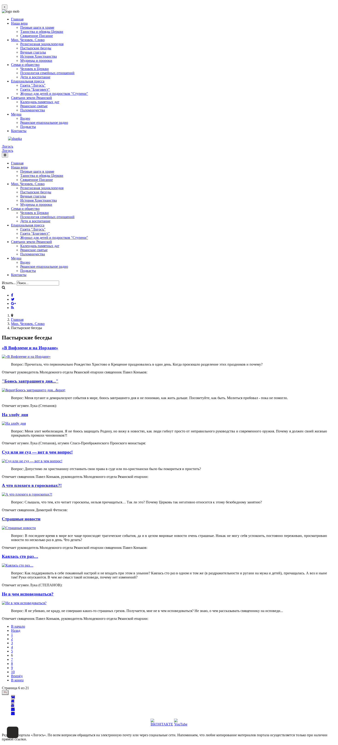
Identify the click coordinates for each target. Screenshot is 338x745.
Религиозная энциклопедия (41, 44)
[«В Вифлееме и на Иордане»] (26, 356)
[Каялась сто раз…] (17, 565)
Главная (17, 19)
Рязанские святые (34, 106)
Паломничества (32, 110)
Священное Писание (36, 36)
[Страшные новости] (19, 528)
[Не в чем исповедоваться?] (24, 603)
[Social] (12, 295)
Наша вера (19, 23)
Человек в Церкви (34, 69)
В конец (17, 680)
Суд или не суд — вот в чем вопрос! (37, 452)
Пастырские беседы (35, 48)
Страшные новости (21, 518)
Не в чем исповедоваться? (28, 594)
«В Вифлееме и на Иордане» (30, 347)
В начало (18, 626)
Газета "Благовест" (35, 89)
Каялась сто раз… (20, 556)
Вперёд (17, 676)
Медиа (16, 114)
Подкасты (28, 127)
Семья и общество (25, 65)
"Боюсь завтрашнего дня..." (30, 381)
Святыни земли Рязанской (31, 98)
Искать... (9, 283)
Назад (15, 630)
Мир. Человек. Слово (28, 40)
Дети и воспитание (35, 77)
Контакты (18, 131)
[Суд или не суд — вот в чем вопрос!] (32, 461)
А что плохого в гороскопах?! (32, 485)
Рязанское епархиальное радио (44, 122)
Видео (25, 118)
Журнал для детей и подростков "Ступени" (54, 94)
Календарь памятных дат (39, 102)
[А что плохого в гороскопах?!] (27, 494)
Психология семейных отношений (47, 73)
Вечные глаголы (33, 52)
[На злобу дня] (14, 423)
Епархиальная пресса (27, 81)
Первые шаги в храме (37, 27)
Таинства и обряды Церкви (41, 32)
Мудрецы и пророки (36, 60)
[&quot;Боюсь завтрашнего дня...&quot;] (34, 390)
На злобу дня (15, 414)
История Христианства (38, 56)
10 (13, 672)
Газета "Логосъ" (33, 85)
